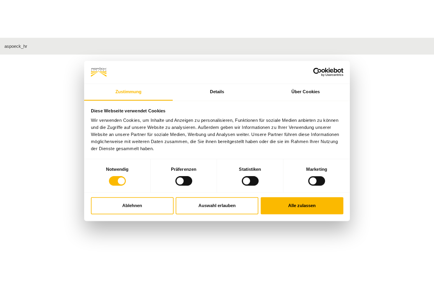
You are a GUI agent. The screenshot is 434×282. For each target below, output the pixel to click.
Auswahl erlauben (217, 205)
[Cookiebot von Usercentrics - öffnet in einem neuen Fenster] (317, 72)
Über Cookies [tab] (305, 91)
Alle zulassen (302, 205)
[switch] (183, 181)
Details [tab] (217, 91)
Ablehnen (132, 205)
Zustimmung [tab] (128, 91)
